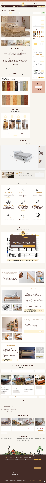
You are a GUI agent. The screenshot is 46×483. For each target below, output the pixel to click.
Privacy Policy (17, 243)
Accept (29, 246)
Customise (16, 246)
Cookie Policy (24, 243)
